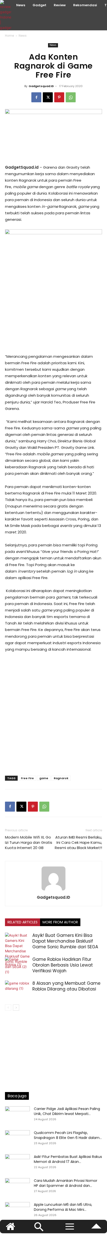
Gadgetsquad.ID (41, 86)
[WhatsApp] (71, 97)
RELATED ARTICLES (22, 922)
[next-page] (16, 1007)
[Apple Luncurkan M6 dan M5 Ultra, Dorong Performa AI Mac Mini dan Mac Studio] (17, 1211)
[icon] (96, 1229)
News (23, 35)
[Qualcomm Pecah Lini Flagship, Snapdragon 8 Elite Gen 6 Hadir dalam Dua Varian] (17, 1139)
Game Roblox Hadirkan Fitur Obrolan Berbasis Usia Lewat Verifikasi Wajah (62, 965)
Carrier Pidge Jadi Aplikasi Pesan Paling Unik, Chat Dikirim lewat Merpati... (67, 1111)
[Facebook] (36, 97)
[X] (48, 97)
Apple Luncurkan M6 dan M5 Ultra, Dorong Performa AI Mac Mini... (63, 1207)
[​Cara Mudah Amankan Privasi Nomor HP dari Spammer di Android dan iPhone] (17, 1187)
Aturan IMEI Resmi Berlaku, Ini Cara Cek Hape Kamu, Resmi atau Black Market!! (78, 842)
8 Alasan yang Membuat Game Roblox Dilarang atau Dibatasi (66, 986)
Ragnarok (61, 778)
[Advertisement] (53, 315)
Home (9, 35)
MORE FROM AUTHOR (60, 922)
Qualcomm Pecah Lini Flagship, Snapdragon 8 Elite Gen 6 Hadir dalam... (68, 1135)
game (43, 778)
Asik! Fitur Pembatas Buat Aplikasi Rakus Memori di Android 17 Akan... (68, 1159)
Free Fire (27, 778)
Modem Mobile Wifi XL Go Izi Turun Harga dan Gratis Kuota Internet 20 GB (28, 842)
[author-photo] (53, 890)
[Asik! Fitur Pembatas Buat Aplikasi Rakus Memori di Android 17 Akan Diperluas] (17, 1163)
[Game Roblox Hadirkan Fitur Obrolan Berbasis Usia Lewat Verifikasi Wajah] (17, 965)
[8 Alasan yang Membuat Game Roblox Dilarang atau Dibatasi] (17, 989)
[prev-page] (8, 1007)
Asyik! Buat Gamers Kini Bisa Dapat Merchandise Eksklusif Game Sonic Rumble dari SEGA (65, 941)
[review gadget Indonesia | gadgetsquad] (6, 15)
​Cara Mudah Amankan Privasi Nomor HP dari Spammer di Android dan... (65, 1183)
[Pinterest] (59, 97)
